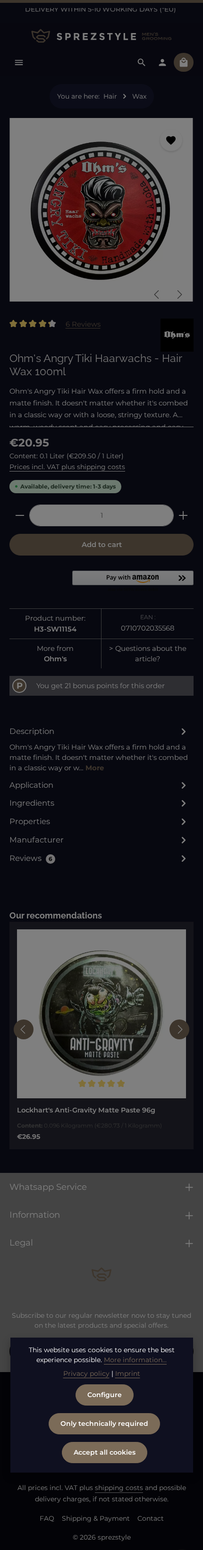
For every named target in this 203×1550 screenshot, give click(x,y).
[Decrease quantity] (19, 515)
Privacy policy (86, 1373)
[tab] (99, 749)
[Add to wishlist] (171, 140)
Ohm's (55, 659)
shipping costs (119, 1487)
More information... (135, 1360)
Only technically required (104, 1423)
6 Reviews (83, 324)
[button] (133, 582)
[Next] (179, 294)
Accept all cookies (104, 1452)
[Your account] (162, 62)
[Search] (141, 62)
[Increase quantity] (183, 515)
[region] (101, 213)
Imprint (127, 1373)
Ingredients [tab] (31, 803)
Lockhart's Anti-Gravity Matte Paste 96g (86, 1110)
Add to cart (102, 544)
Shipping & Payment (96, 1518)
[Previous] (157, 294)
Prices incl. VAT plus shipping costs (67, 467)
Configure (104, 1394)
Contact (150, 1518)
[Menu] (18, 62)
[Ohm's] (177, 335)
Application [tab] (31, 785)
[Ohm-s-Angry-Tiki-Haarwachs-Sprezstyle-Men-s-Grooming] (101, 210)
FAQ (47, 1518)
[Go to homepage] (101, 36)
